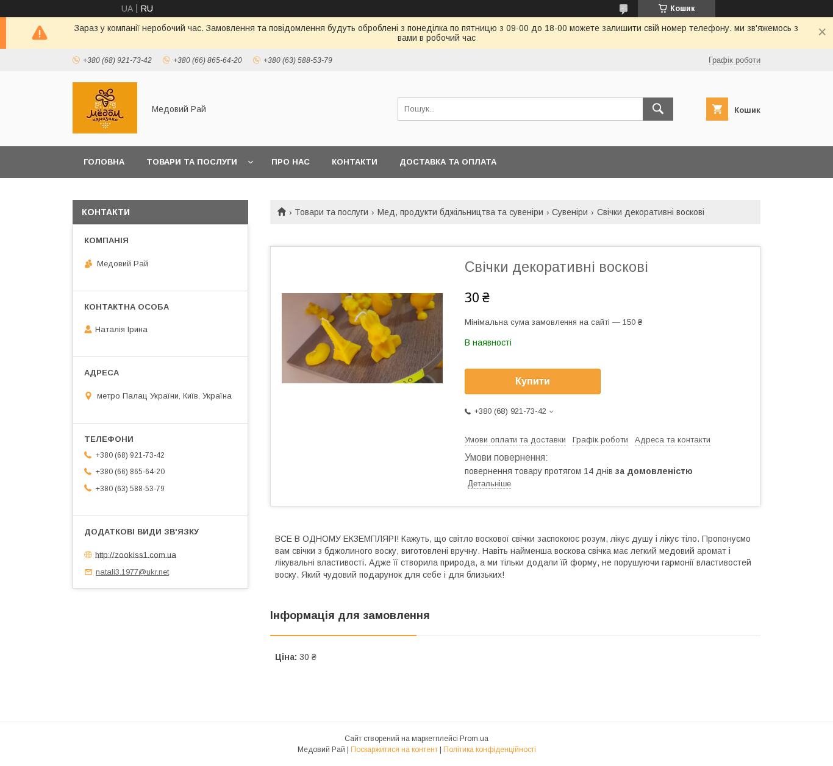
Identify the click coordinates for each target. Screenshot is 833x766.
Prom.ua (474, 738)
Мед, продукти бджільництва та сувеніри (460, 212)
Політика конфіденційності (489, 749)
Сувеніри (570, 212)
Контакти (354, 161)
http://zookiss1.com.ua (135, 554)
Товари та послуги (191, 161)
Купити (532, 381)
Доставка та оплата (447, 161)
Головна (104, 161)
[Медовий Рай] (105, 130)
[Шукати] (658, 109)
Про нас (290, 161)
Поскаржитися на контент (394, 749)
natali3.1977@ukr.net (132, 571)
